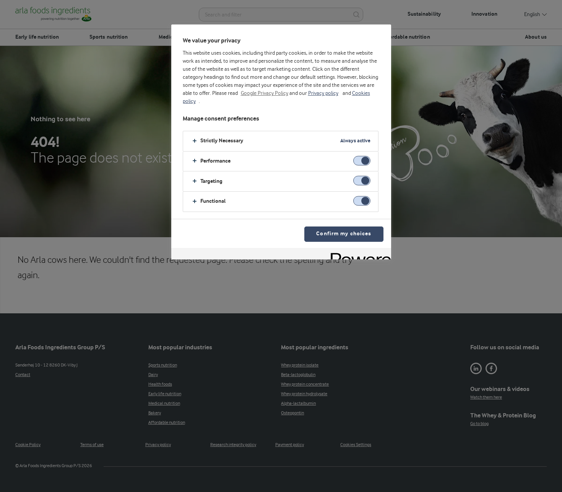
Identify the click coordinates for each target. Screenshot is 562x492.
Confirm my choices (343, 234)
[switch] (361, 160)
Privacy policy (323, 93)
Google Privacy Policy (264, 93)
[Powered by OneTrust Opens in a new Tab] (358, 254)
